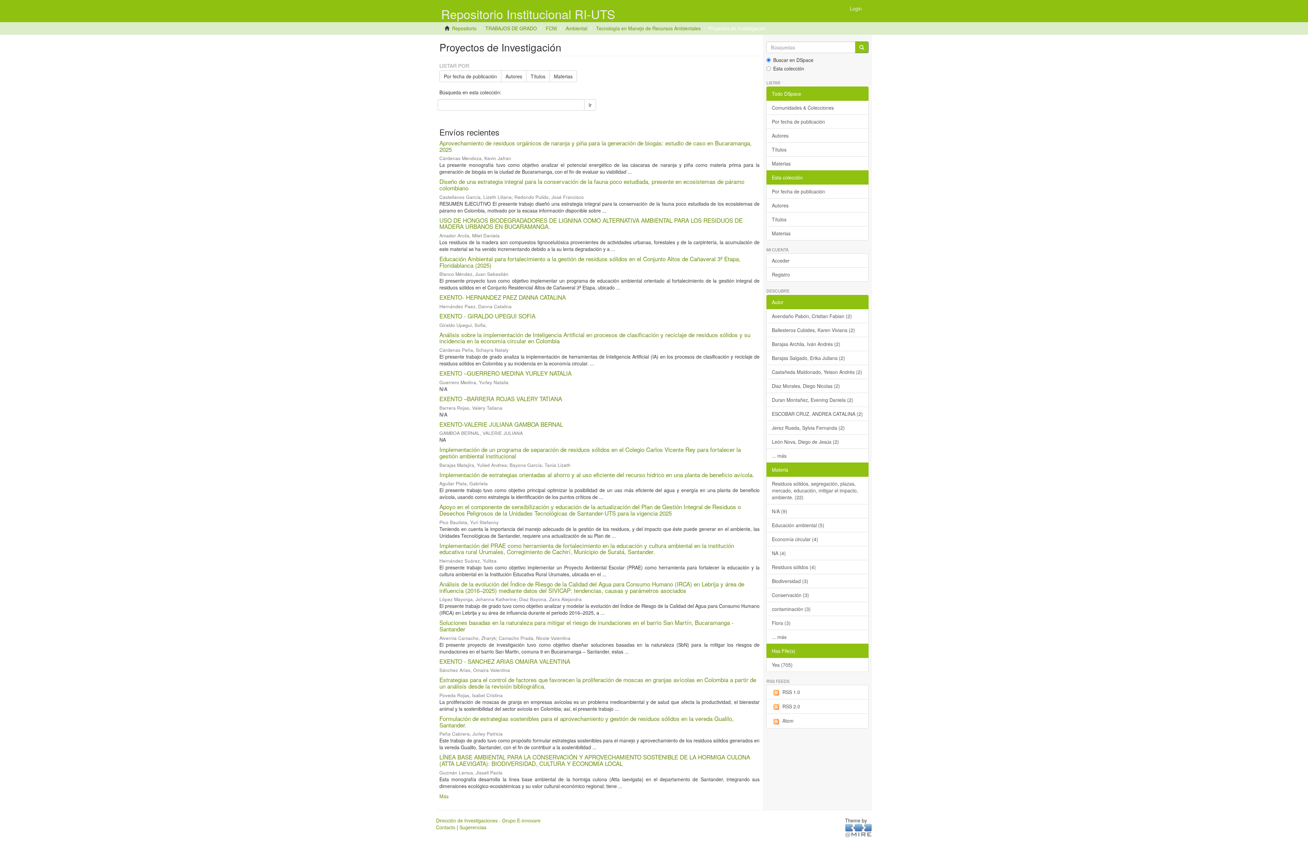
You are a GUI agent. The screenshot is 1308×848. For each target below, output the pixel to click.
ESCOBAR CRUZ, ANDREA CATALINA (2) (817, 413)
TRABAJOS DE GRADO (511, 28)
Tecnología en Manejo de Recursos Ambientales (648, 28)
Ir (590, 104)
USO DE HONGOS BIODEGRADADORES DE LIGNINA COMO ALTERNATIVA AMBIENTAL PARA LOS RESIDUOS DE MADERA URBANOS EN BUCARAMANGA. (591, 223)
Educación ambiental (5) (798, 525)
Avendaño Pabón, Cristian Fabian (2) (812, 316)
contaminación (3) (791, 609)
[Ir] (862, 47)
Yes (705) (782, 664)
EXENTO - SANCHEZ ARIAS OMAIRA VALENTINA (504, 661)
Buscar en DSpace (793, 60)
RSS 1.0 (791, 692)
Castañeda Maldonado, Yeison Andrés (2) (817, 371)
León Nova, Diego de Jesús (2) (805, 441)
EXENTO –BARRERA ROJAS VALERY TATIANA (500, 398)
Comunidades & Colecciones (803, 107)
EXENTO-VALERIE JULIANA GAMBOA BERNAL (501, 424)
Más (444, 796)
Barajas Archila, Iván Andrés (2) (806, 344)
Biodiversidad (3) (790, 581)
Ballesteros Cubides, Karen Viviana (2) (813, 330)
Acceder (781, 260)
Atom (788, 720)
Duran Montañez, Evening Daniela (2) (812, 399)
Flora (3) (781, 622)
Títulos (538, 76)
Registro (781, 274)
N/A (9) (779, 511)
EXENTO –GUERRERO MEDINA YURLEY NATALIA (505, 373)
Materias (563, 76)
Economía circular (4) (795, 539)
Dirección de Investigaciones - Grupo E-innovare (488, 820)
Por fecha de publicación (470, 76)
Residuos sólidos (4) (794, 567)
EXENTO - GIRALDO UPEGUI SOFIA (487, 316)
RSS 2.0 (791, 706)
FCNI (551, 28)
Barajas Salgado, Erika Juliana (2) (808, 358)
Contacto (445, 827)
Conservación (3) (790, 595)
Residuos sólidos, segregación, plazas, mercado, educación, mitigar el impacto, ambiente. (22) (815, 490)
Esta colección (788, 68)
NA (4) (779, 553)
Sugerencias (473, 827)
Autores (513, 76)
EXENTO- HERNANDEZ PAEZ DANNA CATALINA (502, 297)
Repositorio (464, 28)
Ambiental (576, 28)
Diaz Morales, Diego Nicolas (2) (806, 385)
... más (779, 455)
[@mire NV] (858, 830)
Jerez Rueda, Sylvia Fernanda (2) (808, 427)
